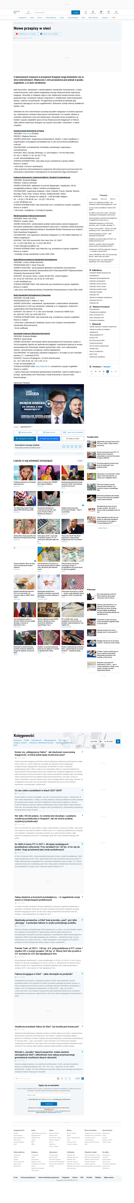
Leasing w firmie (71, 1142)
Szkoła (33, 1157)
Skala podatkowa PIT (96, 335)
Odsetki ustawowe (90, 1164)
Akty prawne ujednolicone (56, 1164)
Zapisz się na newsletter (75, 432)
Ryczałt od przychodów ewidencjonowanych (97, 342)
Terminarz (96, 366)
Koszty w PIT (94, 337)
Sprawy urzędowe (54, 1140)
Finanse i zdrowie (72, 1144)
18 (95, 371)
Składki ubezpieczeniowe (92, 1159)
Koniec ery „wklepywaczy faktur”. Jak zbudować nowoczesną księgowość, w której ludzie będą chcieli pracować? (103, 203)
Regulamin (65, 1177)
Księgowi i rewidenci (20, 743)
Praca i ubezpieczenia (73, 1137)
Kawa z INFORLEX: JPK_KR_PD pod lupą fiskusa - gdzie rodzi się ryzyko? (103, 255)
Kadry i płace (17, 1164)
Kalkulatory (97, 270)
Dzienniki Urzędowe (55, 1159)
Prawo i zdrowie (53, 1146)
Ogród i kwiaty (107, 1142)
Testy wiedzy (35, 1170)
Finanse (105, 1137)
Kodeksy (51, 1166)
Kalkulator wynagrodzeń (97, 281)
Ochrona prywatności (28, 1177)
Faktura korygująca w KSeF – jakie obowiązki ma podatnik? (100, 234)
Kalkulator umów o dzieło (98, 286)
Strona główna (18, 23)
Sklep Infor (52, 1144)
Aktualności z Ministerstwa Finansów (41, 743)
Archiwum (105, 1157)
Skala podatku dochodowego (93, 1166)
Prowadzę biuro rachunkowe (93, 1135)
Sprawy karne (53, 1135)
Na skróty (106, 1152)
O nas (16, 1177)
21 (107, 371)
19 (99, 371)
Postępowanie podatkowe (98, 312)
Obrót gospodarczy (50, 740)
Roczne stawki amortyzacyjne (99, 346)
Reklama (98, 1177)
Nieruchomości (93, 17)
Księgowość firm (19, 1130)
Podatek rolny (94, 348)
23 (115, 371)
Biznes (40, 17)
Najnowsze (104, 199)
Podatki (26, 740)
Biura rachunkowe (91, 1130)
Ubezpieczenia (35, 1137)
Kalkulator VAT (94, 295)
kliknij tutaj (58, 1112)
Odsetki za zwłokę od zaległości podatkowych (100, 331)
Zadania (16, 1159)
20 (103, 371)
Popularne (95, 199)
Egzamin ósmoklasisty (37, 1168)
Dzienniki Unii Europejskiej (56, 1161)
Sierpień (106, 366)
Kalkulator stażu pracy (73, 1164)
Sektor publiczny (51, 17)
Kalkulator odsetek (72, 1161)
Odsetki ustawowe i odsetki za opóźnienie (103, 326)
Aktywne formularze (101, 306)
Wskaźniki (96, 324)
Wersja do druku (26, 432)
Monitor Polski (53, 1157)
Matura (33, 1166)
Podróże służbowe (90, 1161)
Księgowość (23, 17)
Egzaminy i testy (36, 1161)
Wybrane (112, 199)
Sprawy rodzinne (54, 1133)
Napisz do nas (50, 432)
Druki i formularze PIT (97, 315)
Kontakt (89, 1177)
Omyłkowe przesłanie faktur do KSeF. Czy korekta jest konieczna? (102, 240)
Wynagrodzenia (35, 1135)
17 (91, 371)
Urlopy (33, 1140)
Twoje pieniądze (73, 17)
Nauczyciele (34, 1159)
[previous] (58, 1078)
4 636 (77, 1078)
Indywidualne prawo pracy (38, 1133)
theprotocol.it (106, 1166)
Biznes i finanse (71, 1133)
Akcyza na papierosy (96, 351)
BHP (32, 1142)
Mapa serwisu (109, 1177)
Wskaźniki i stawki (91, 1152)
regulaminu (49, 1099)
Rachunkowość (95, 309)
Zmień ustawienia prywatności (48, 1177)
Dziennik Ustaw (53, 1155)
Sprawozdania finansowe (92, 1142)
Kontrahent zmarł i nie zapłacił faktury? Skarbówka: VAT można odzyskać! (101, 260)
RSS (82, 1177)
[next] (82, 1078)
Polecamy (91, 589)
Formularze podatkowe (97, 320)
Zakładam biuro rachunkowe (93, 1133)
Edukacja (105, 17)
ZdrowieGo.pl (106, 1155)
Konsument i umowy (55, 1137)
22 (111, 371)
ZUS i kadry (62, 740)
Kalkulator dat (94, 303)
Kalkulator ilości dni (96, 300)
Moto (83, 17)
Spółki (68, 1135)
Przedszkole (34, 1155)
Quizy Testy (93, 354)
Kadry (32, 17)
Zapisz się (48, 1104)
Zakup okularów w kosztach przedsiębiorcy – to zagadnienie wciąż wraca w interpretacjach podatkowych (103, 219)
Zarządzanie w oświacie (38, 1164)
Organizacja (17, 1155)
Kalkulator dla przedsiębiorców (99, 278)
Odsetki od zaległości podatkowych (101, 297)
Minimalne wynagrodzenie (92, 1157)
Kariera (75, 1177)
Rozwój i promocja (19, 1161)
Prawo (62, 17)
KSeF (113, 17)
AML (86, 1144)
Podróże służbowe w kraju (92, 1155)
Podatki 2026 (92, 437)
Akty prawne (53, 1152)
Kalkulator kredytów (96, 292)
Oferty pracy (106, 1168)
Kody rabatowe (107, 1159)
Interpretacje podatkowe (97, 357)
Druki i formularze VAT (97, 317)
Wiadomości (35, 23)
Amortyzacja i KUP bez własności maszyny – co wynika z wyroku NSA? (103, 250)
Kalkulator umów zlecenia (98, 284)
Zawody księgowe (19, 1142)
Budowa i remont (107, 1140)
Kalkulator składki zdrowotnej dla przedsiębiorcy (100, 274)
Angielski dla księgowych (64, 743)
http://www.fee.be (43, 366)
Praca (51, 1142)
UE (22, 355)
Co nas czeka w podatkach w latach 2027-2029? (102, 208)
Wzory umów (106, 1161)
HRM (32, 1144)
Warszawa (27, 134)
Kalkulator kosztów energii (98, 289)
